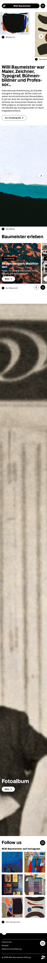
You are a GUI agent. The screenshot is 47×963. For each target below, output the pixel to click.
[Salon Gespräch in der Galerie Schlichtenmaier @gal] (12, 862)
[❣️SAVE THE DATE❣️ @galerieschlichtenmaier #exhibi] (34, 884)
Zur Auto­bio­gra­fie (13, 118)
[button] (41, 36)
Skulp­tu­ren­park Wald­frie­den (20, 265)
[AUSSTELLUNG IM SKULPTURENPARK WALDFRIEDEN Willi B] (34, 862)
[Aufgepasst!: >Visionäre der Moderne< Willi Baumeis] (12, 907)
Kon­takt (5, 945)
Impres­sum (7, 942)
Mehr (7, 279)
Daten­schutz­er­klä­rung (12, 949)
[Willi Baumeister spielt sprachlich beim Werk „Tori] (34, 907)
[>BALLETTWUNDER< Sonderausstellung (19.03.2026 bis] (12, 884)
